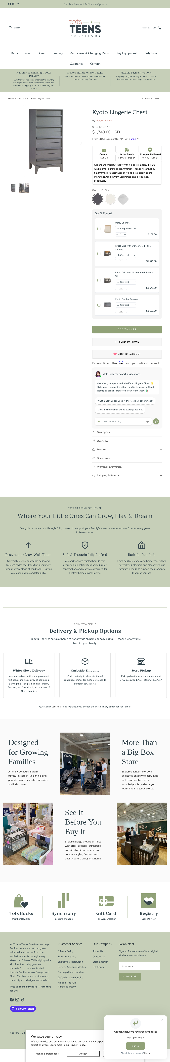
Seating (57, 53)
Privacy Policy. (77, 1045)
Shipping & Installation (70, 961)
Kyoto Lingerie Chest (40, 98)
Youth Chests (22, 98)
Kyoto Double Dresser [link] (126, 299)
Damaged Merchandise (71, 972)
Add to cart (127, 329)
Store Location (100, 961)
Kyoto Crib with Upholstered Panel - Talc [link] (134, 274)
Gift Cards (98, 967)
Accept (83, 1053)
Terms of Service (67, 956)
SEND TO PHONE (129, 341)
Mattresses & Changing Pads (89, 53)
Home (11, 98)
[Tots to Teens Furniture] (85, 28)
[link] (107, 228)
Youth (28, 53)
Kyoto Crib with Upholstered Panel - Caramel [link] (134, 247)
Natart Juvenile (104, 120)
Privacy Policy (65, 951)
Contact (95, 64)
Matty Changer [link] (122, 222)
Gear (42, 53)
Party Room (151, 53)
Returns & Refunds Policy (72, 967)
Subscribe (130, 976)
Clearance (76, 64)
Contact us (57, 706)
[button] (117, 234)
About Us (98, 951)
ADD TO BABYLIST (129, 354)
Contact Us (99, 956)
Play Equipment (126, 53)
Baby (14, 53)
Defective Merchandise (70, 977)
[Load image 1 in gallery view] (46, 141)
